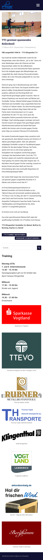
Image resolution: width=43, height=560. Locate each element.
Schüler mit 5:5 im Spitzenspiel (27, 238)
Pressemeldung (30, 47)
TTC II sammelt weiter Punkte (15, 235)
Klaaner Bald (18, 47)
